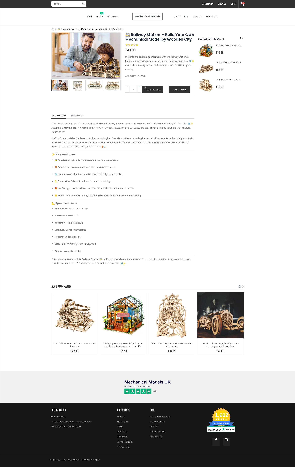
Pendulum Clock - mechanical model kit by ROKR (172, 345)
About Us (222, 4)
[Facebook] (216, 442)
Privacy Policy (156, 436)
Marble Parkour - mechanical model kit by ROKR (74, 345)
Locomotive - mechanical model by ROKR (237, 62)
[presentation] (55, 90)
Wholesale (122, 436)
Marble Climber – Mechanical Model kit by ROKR (240, 79)
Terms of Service (125, 441)
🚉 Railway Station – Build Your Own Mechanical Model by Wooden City (159, 37)
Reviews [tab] (77, 115)
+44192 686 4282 (58, 416)
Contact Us (122, 431)
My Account (207, 4)
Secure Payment (157, 431)
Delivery (153, 426)
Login (233, 4)
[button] (239, 286)
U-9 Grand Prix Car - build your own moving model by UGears (220, 345)
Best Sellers (122, 421)
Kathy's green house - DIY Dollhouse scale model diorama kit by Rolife (123, 345)
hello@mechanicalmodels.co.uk (66, 426)
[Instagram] (226, 442)
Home (52, 29)
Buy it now (179, 89)
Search (83, 3)
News (119, 426)
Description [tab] (58, 115)
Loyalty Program (157, 421)
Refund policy (123, 446)
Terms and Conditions (160, 416)
